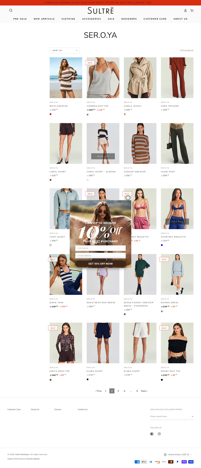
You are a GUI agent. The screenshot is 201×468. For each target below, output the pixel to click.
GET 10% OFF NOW (100, 263)
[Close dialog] (128, 198)
